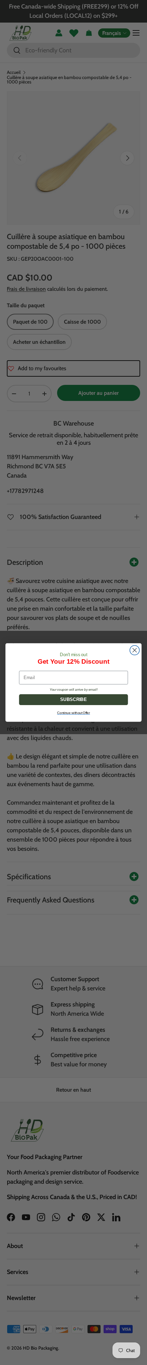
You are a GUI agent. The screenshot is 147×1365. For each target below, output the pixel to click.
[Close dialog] (134, 650)
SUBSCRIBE (73, 699)
